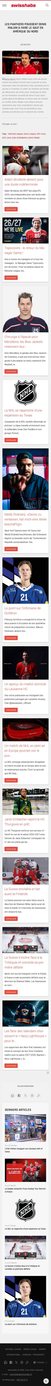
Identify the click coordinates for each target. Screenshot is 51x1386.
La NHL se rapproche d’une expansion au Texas (25, 1228)
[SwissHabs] (23, 5)
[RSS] (38, 1095)
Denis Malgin (34, 137)
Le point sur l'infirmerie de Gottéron (21, 1324)
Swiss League (30, 133)
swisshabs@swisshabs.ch (21, 1374)
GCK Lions (6, 137)
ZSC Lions (41, 133)
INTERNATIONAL (13, 1354)
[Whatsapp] (12, 1095)
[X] (25, 1095)
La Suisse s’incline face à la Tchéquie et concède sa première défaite (22, 1267)
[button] (4, 5)
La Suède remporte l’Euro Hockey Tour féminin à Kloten (25, 1190)
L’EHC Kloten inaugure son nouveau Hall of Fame (23, 1150)
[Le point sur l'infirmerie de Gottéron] (25, 1296)
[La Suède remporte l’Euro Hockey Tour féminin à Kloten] (25, 1170)
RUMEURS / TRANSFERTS (33, 1354)
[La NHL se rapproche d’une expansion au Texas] (25, 1210)
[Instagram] (32, 1095)
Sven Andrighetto (20, 137)
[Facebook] (19, 1095)
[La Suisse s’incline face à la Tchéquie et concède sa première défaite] (25, 1247)
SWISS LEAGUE (30, 1349)
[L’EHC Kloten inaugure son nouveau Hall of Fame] (25, 1128)
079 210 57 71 (22, 1379)
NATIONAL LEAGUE (13, 1349)
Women (42, 1349)
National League (15, 133)
